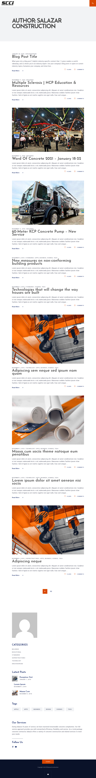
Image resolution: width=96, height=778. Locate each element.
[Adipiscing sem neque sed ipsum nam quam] (48, 339)
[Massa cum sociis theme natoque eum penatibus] (48, 420)
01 (45, 591)
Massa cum (25, 691)
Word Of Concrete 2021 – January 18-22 (46, 159)
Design (48, 709)
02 (51, 591)
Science (50, 258)
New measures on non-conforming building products (41, 262)
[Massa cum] (15, 693)
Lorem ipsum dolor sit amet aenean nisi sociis (46, 482)
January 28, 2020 (18, 54)
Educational (16, 652)
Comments (80, 69)
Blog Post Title (24, 57)
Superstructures (32, 558)
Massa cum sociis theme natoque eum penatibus (45, 453)
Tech (55, 258)
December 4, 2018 (18, 558)
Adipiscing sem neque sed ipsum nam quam (44, 372)
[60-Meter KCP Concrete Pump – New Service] (48, 203)
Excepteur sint (26, 677)
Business (43, 258)
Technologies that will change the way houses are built (45, 291)
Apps (37, 258)
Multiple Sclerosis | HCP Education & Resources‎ (44, 84)
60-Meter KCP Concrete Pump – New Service (44, 233)
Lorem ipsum (19, 684)
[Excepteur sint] (15, 678)
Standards (30, 258)
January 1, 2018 (25, 679)
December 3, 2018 (20, 687)
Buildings (30, 80)
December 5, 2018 (18, 368)
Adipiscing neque (27, 561)
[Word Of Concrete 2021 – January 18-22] (48, 130)
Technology (30, 368)
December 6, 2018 (18, 258)
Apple (16, 709)
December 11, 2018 (18, 80)
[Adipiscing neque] (48, 529)
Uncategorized (31, 54)
